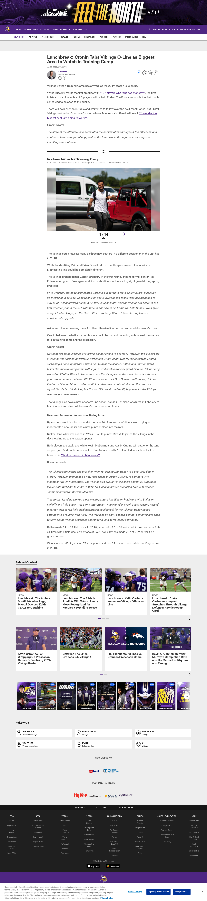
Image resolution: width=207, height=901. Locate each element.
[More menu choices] (86, 29)
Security (114, 855)
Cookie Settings (135, 892)
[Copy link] (156, 72)
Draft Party (167, 841)
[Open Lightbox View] (103, 207)
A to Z (114, 821)
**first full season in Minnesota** (80, 455)
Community (194, 821)
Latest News (38, 821)
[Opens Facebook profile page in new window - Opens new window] (60, 78)
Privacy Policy (106, 898)
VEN (64, 825)
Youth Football (194, 832)
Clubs (140, 853)
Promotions (194, 855)
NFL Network (64, 844)
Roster (11, 821)
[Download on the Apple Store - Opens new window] (93, 866)
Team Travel (89, 851)
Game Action (89, 835)
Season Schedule (166, 821)
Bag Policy (114, 825)
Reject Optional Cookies (158, 892)
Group (140, 832)
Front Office (11, 853)
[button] (100, 619)
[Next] (124, 234)
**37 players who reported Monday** (122, 92)
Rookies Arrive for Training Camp (73, 159)
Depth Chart (11, 825)
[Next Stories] (187, 696)
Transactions (12, 837)
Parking (114, 837)
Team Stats (12, 841)
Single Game (140, 828)
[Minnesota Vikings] (103, 879)
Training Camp (166, 830)
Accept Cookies (182, 892)
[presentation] (190, 619)
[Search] (150, 29)
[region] (103, 892)
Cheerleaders (89, 839)
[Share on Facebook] (139, 74)
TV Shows (64, 849)
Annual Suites (140, 841)
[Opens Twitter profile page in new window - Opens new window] (64, 78)
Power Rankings (38, 846)
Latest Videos (65, 821)
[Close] (202, 892)
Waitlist (140, 837)
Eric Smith (62, 72)
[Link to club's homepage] (8, 29)
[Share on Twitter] (144, 74)
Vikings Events (166, 825)
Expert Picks (38, 841)
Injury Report (38, 837)
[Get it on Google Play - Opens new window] (113, 867)
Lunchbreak (38, 832)
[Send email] (150, 74)
